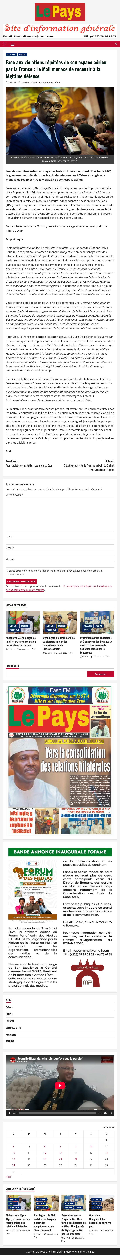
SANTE (86, 630)
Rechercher (12, 665)
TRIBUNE (10, 1041)
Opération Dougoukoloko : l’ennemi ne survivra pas (100, 1220)
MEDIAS (22, 54)
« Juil (8, 1176)
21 (75, 1159)
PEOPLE (9, 1014)
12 (45, 1152)
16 (106, 1152)
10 (13, 1152)
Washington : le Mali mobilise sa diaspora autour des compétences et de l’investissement (59, 643)
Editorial (10, 1021)
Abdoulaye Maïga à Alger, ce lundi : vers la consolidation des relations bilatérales (21, 641)
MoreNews (72, 1251)
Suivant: (89, 465)
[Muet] (105, 1113)
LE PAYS (12, 82)
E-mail (10, 547)
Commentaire (14, 494)
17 (13, 1159)
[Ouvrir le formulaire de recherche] (116, 44)
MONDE (24, 626)
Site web (10, 559)
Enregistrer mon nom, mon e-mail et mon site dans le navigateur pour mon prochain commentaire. (56, 572)
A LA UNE (11, 54)
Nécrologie (11, 1034)
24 (13, 1165)
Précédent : (29, 463)
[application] (60, 1085)
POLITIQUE (14, 630)
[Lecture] (9, 1113)
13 (60, 1152)
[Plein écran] (110, 1113)
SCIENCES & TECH (14, 1027)
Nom (9, 536)
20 (60, 1159)
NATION (96, 1207)
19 (45, 1159)
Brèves (9, 1007)
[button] (4, 44)
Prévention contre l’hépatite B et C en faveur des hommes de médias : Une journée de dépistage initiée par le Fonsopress (96, 645)
